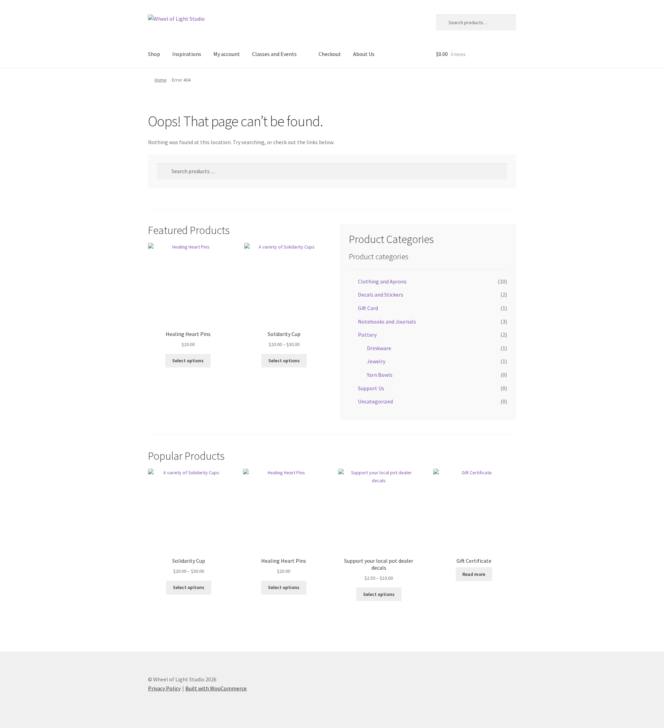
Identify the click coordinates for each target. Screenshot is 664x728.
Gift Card (368, 308)
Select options (188, 360)
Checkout (330, 53)
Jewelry (376, 361)
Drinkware (379, 348)
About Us (364, 53)
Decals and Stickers (380, 294)
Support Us (371, 388)
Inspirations (186, 53)
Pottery (367, 334)
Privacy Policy (164, 688)
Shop (154, 53)
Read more (473, 574)
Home (161, 80)
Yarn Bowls (380, 374)
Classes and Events (274, 53)
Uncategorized (375, 401)
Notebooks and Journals (387, 321)
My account (226, 53)
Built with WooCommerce (216, 688)
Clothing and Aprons (382, 281)
